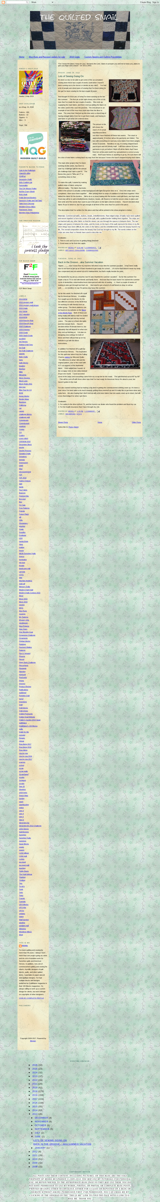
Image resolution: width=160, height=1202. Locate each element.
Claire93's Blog (24, 173)
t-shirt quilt (23, 856)
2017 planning (24, 314)
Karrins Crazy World (27, 191)
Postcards (23, 677)
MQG (21, 608)
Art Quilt (22, 348)
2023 (35, 1076)
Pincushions (23, 665)
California (22, 405)
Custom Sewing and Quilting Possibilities (103, 57)
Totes (21, 895)
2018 (35, 1095)
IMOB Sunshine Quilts (27, 553)
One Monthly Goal (26, 632)
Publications (23, 690)
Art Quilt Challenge (75, 250)
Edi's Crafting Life (25, 182)
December (42, 1118)
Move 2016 (23, 602)
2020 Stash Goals (26, 335)
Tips (20, 883)
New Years (23, 629)
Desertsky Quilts (25, 179)
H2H (20, 538)
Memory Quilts (24, 587)
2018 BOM (23, 317)
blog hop (22, 387)
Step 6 (21, 820)
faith (20, 484)
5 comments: (91, 247)
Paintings (22, 644)
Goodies (22, 532)
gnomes (22, 526)
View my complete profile (31, 998)
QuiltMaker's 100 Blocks (28, 726)
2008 (35, 1167)
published (22, 693)
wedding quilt (24, 926)
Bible (21, 372)
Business (22, 402)
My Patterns (23, 617)
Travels (22, 898)
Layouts (22, 572)
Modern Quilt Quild (26, 590)
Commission (23, 420)
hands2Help (23, 541)
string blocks (24, 829)
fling (20, 502)
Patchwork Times (25, 210)
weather (22, 923)
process (22, 684)
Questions (23, 702)
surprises (22, 841)
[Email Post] (99, 247)
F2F (20, 475)
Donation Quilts (25, 454)
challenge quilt (24, 417)
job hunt (22, 563)
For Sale (22, 505)
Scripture (22, 780)
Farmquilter (23, 185)
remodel (22, 735)
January (41, 1148)
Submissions (24, 832)
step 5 (21, 817)
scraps (21, 777)
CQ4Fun (22, 176)
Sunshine (22, 835)
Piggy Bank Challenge (27, 662)
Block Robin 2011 (25, 384)
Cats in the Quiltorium (27, 170)
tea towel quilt (24, 865)
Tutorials (22, 901)
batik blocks (23, 363)
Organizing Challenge (27, 635)
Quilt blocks (23, 708)
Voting (21, 917)
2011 (35, 1155)
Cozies (21, 429)
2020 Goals (23, 332)
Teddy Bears (24, 871)
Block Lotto (23, 381)
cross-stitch (23, 438)
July (38, 1133)
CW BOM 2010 (24, 441)
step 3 (21, 811)
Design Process (25, 451)
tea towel (22, 862)
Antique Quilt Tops (26, 345)
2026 (35, 1065)
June (38, 1136)
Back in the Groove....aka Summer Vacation (80, 262)
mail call (22, 584)
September (42, 1129)
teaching (22, 868)
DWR (21, 466)
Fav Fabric (23, 490)
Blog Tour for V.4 (25, 390)
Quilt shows (23, 711)
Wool (21, 935)
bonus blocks (24, 396)
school (21, 765)
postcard (22, 674)
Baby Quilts (23, 357)
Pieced (21, 659)
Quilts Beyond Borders (27, 198)
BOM (21, 393)
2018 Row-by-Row (26, 320)
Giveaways (23, 523)
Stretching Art (24, 823)
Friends (22, 511)
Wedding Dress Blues (27, 207)
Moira (25, 945)
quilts (21, 729)
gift (20, 517)
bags (21, 360)
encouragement (25, 472)
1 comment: (90, 411)
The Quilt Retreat (25, 874)
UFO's (79, 414)
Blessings (22, 375)
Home (21, 57)
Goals (21, 529)
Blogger (33, 1041)
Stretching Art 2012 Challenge (30, 826)
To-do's (22, 886)
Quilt (20, 705)
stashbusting (24, 805)
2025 (35, 1069)
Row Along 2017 (25, 744)
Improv (21, 556)
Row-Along (23, 750)
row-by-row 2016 (25, 756)
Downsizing (23, 463)
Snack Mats (23, 795)
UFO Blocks (23, 904)
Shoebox (22, 789)
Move (21, 596)
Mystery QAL (24, 620)
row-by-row (23, 753)
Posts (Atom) (74, 427)
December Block (25, 444)
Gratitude (22, 535)
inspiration (23, 560)
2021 (35, 1084)
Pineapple (22, 668)
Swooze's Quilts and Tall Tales (30, 201)
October (41, 1125)
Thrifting (22, 880)
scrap (21, 768)
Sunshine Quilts (25, 838)
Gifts (21, 520)
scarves (22, 762)
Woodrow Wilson (25, 932)
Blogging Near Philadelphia (29, 213)
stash (21, 802)
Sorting (21, 798)
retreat (21, 741)
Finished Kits (24, 496)
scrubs (21, 783)
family (21, 487)
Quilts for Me (24, 732)
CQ (20, 432)
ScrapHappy (24, 774)
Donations (23, 457)
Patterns (22, 650)
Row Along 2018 (25, 747)
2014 (35, 1110)
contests (22, 426)
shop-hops (23, 793)
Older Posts (136, 422)
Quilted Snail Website (27, 717)
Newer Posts (63, 422)
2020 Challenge (25, 326)
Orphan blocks (24, 641)
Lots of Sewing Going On (71, 76)
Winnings (22, 929)
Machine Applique (25, 581)
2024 (35, 1072)
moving (22, 605)
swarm (21, 850)
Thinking (22, 877)
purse (21, 699)
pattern (67, 357)
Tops (21, 892)
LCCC (21, 575)
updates (22, 914)
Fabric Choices (25, 481)
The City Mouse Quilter (28, 188)
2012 (35, 1151)
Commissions (92, 250)
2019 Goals (75, 57)
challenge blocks (25, 414)
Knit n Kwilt (23, 194)
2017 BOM (23, 311)
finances (22, 493)
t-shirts (21, 859)
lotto (20, 578)
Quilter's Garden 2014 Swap (29, 720)
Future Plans (24, 514)
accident (22, 339)
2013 (35, 1114)
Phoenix (22, 656)
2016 (35, 1103)
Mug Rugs (23, 611)
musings (22, 614)
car (20, 408)
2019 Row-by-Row (26, 323)
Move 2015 (23, 599)
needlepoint (23, 623)
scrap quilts (23, 771)
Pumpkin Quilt (24, 696)
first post (22, 499)
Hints (21, 544)
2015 (35, 1106)
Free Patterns (24, 508)
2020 (35, 1087)
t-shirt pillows (24, 853)
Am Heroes (70, 414)
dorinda (22, 460)
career (21, 411)
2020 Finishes (24, 330)
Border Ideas (24, 399)
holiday (21, 547)
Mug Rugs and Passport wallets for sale (47, 57)
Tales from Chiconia (26, 203)
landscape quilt (24, 568)
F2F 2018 (22, 478)
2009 (35, 1163)
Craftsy (22, 435)
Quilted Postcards (26, 714)
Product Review (25, 687)
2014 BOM (23, 299)
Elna (20, 469)
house (21, 550)
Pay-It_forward (24, 653)
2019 (35, 1091)
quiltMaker (23, 723)
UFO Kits (22, 907)
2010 (35, 1159)
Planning (22, 671)
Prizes (21, 681)
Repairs (22, 738)
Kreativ (21, 565)
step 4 (21, 814)
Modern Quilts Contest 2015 (29, 593)
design (21, 447)
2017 (35, 1099)
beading (22, 366)
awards (22, 354)
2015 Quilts (23, 308)
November (42, 1121)
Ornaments (23, 638)
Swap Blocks (24, 844)
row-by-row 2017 (25, 759)
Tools (21, 889)
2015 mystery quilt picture (29, 305)
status (21, 808)
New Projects (24, 626)
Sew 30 (22, 786)
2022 (35, 1080)
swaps (21, 847)
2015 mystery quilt (26, 302)
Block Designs (24, 378)
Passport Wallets (25, 647)
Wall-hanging (24, 920)
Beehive (22, 369)
